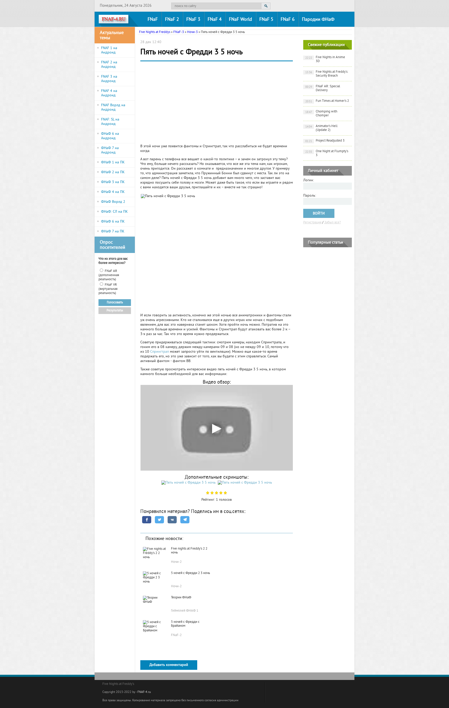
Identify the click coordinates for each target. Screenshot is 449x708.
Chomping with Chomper (321, 114)
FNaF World (240, 20)
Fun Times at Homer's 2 (327, 101)
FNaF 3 (193, 20)
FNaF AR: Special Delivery (322, 88)
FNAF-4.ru (144, 692)
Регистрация (312, 223)
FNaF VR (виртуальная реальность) (107, 289)
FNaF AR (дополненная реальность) (108, 275)
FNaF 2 (172, 20)
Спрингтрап (160, 352)
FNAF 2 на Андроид (109, 64)
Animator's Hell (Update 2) (321, 128)
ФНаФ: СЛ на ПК (114, 212)
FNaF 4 (215, 20)
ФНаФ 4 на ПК (113, 192)
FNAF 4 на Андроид (109, 93)
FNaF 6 (288, 20)
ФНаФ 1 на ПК (113, 162)
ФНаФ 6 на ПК (113, 221)
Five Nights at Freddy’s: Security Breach (326, 74)
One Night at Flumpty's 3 (326, 153)
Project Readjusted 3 (325, 141)
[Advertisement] (216, 104)
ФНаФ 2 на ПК (113, 172)
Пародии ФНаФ (318, 20)
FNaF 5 (266, 20)
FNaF (153, 20)
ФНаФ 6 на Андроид (110, 136)
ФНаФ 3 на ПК (113, 182)
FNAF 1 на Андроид (109, 50)
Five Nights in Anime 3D (325, 59)
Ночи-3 (192, 32)
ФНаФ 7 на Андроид (110, 150)
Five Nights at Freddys (154, 32)
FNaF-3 (178, 32)
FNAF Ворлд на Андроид (113, 107)
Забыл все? (332, 223)
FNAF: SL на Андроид (110, 121)
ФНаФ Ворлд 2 (113, 202)
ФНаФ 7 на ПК (112, 231)
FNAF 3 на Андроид (109, 79)
